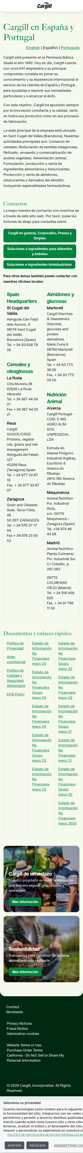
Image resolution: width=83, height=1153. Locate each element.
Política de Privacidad (15, 646)
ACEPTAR (14, 1145)
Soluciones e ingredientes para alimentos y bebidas (39, 251)
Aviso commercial (16, 659)
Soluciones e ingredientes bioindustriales (39, 264)
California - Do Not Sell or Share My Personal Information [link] (35, 1058)
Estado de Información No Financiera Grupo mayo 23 (42, 747)
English (33, 47)
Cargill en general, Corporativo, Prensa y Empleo (40, 235)
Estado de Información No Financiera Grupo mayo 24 (42, 685)
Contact (12, 1006)
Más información (25, 901)
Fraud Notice (17, 1028)
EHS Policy (16, 694)
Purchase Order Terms (25, 1050)
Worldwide (14, 1012)
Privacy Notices (19, 1023)
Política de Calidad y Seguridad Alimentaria (16, 678)
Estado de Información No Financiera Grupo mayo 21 (68, 719)
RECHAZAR (37, 1145)
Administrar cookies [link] (23, 1033)
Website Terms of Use (24, 1045)
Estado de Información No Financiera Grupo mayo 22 (68, 656)
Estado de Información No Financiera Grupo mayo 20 (68, 781)
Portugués (70, 47)
